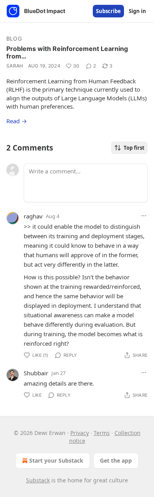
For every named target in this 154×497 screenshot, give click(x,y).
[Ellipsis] (143, 215)
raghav (33, 216)
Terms (102, 433)
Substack (38, 480)
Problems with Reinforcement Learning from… (67, 52)
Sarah (14, 66)
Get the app (116, 460)
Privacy (79, 433)
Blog (14, 38)
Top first (134, 147)
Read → (16, 121)
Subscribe (108, 11)
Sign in (137, 11)
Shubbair (36, 373)
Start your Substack (56, 460)
